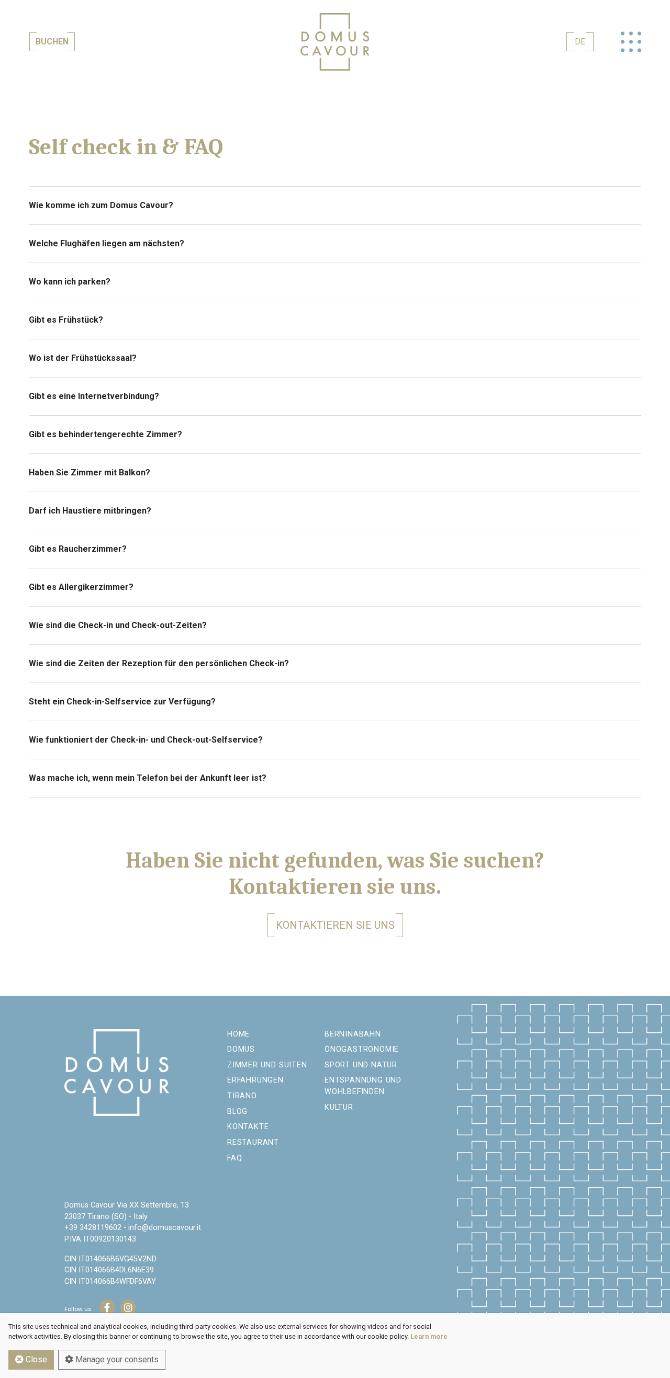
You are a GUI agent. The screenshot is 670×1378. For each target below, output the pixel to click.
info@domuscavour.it (164, 1227)
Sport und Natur (361, 1065)
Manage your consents (116, 1359)
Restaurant (253, 1142)
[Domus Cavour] (335, 42)
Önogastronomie (362, 1049)
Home (238, 1034)
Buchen (52, 42)
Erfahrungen (255, 1080)
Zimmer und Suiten (267, 1065)
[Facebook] (107, 1307)
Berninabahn (353, 1034)
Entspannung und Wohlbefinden (363, 1086)
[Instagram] (128, 1307)
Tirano (242, 1095)
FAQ (234, 1158)
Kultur (339, 1107)
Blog (237, 1111)
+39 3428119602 (92, 1227)
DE (580, 42)
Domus (241, 1049)
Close (35, 1359)
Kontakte (248, 1126)
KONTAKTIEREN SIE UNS (335, 925)
